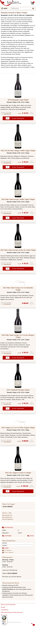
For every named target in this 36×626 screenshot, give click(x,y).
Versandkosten (7, 114)
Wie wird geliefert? (7, 519)
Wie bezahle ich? (7, 517)
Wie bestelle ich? (7, 515)
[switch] (4, 623)
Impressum (19, 622)
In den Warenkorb (18, 118)
